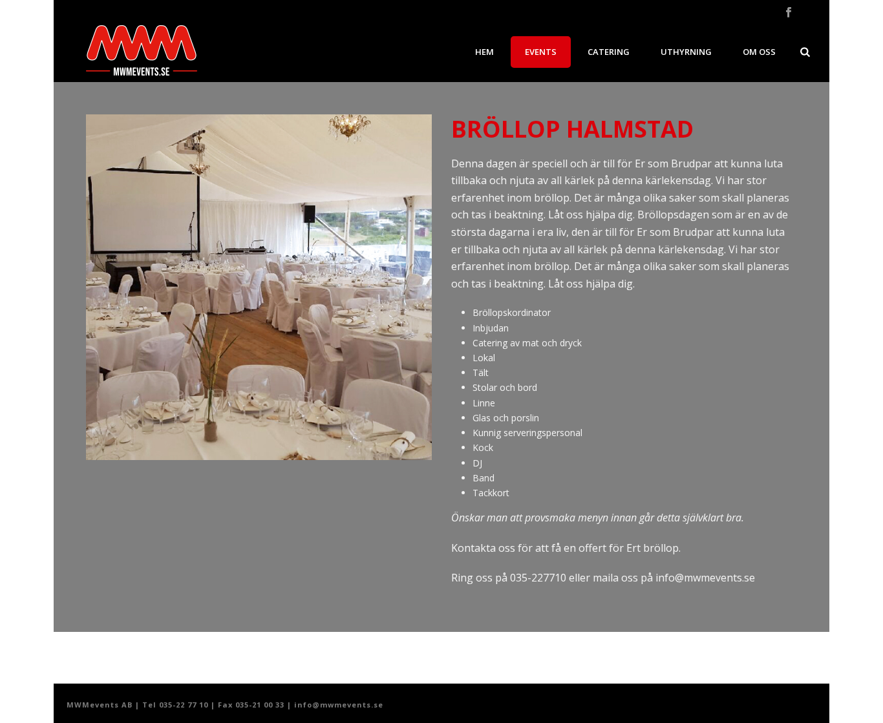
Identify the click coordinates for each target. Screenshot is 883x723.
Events (541, 52)
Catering (609, 52)
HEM (484, 52)
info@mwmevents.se (705, 578)
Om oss (759, 52)
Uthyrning (686, 52)
